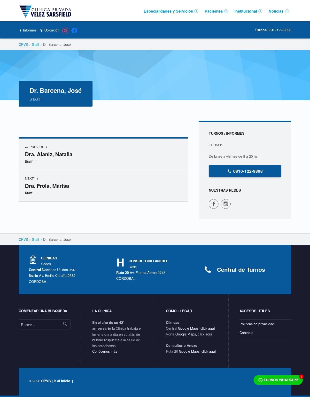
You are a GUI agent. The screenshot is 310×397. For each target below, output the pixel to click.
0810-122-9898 (248, 171)
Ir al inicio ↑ (64, 380)
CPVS (46, 380)
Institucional (245, 11)
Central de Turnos (241, 269)
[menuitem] (171, 11)
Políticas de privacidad (257, 323)
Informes (29, 29)
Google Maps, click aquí (196, 328)
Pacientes (214, 11)
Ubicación (51, 29)
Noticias (276, 11)
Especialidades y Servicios (168, 11)
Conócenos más (104, 351)
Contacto (246, 332)
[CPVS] (46, 11)
